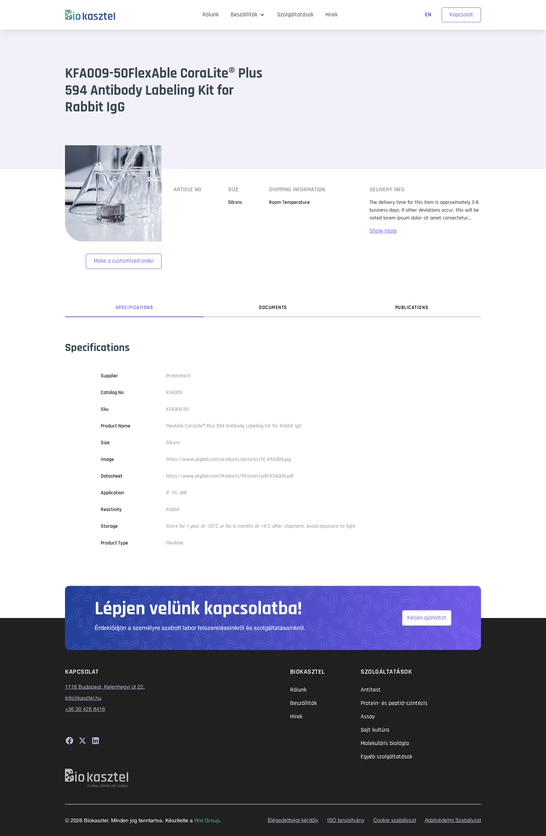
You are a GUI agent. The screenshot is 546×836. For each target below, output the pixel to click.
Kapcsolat (461, 15)
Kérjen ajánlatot (426, 618)
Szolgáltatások (295, 15)
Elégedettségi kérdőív (293, 820)
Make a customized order (124, 261)
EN (429, 15)
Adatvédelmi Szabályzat (453, 820)
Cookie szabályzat (394, 820)
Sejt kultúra (375, 730)
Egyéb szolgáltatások (386, 757)
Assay (368, 716)
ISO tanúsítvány (345, 820)
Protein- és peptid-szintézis (394, 703)
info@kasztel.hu (83, 698)
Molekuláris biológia (385, 743)
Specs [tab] (134, 307)
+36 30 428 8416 (85, 709)
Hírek (331, 15)
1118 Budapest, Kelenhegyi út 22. (105, 687)
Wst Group (207, 821)
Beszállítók (244, 15)
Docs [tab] (273, 307)
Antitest (371, 690)
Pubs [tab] (412, 307)
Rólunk (210, 15)
